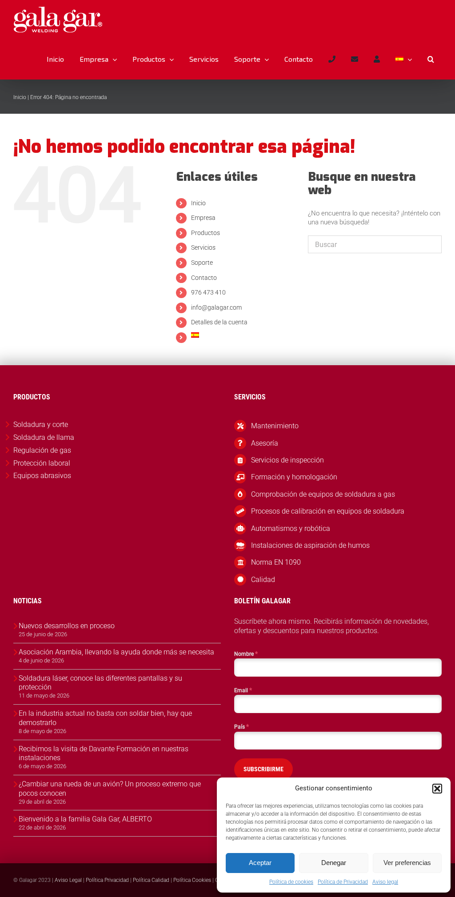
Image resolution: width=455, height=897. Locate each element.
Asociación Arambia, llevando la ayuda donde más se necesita (116, 652)
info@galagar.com (216, 307)
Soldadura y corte (40, 424)
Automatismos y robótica (290, 528)
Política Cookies (192, 880)
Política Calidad (151, 880)
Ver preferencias (407, 862)
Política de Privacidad (343, 882)
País (241, 726)
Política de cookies (291, 882)
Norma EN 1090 (276, 562)
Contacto (204, 277)
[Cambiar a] (403, 59)
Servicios (203, 247)
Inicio (19, 97)
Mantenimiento (275, 426)
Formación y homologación (294, 477)
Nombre (246, 653)
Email (243, 690)
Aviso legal (385, 882)
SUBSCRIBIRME (263, 769)
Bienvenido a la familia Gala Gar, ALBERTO (85, 819)
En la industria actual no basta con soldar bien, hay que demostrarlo (105, 718)
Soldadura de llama (43, 437)
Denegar (333, 862)
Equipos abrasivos (42, 475)
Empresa (203, 217)
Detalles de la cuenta (219, 322)
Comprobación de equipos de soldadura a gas (323, 494)
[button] (437, 788)
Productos (205, 232)
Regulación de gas (42, 450)
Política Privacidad (107, 880)
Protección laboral (41, 463)
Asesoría (264, 443)
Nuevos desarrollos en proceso (67, 626)
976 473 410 (208, 292)
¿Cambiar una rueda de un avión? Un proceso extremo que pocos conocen (110, 788)
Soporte (202, 262)
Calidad (263, 579)
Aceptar (260, 862)
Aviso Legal (68, 880)
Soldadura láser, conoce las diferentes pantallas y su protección (100, 683)
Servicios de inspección (287, 460)
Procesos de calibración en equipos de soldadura (327, 511)
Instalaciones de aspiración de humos (310, 545)
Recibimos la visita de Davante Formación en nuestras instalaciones (103, 753)
